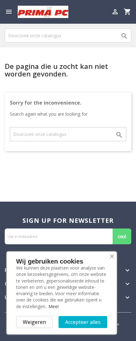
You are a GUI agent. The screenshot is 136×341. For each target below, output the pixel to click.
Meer (53, 306)
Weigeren (34, 322)
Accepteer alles (83, 322)
